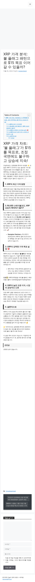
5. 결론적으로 (12, 136)
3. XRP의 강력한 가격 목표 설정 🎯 (18, 130)
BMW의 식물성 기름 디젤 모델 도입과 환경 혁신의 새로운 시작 (16, 504)
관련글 (12, 138)
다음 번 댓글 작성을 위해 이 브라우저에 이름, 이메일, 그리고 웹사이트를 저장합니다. (18, 560)
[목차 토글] (28, 115)
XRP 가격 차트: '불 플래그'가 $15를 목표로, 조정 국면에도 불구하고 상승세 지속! (16, 120)
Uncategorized (11, 491)
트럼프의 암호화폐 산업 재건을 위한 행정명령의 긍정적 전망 (18, 498)
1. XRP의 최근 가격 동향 (15, 124)
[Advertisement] (17, 31)
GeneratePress (7, 579)
